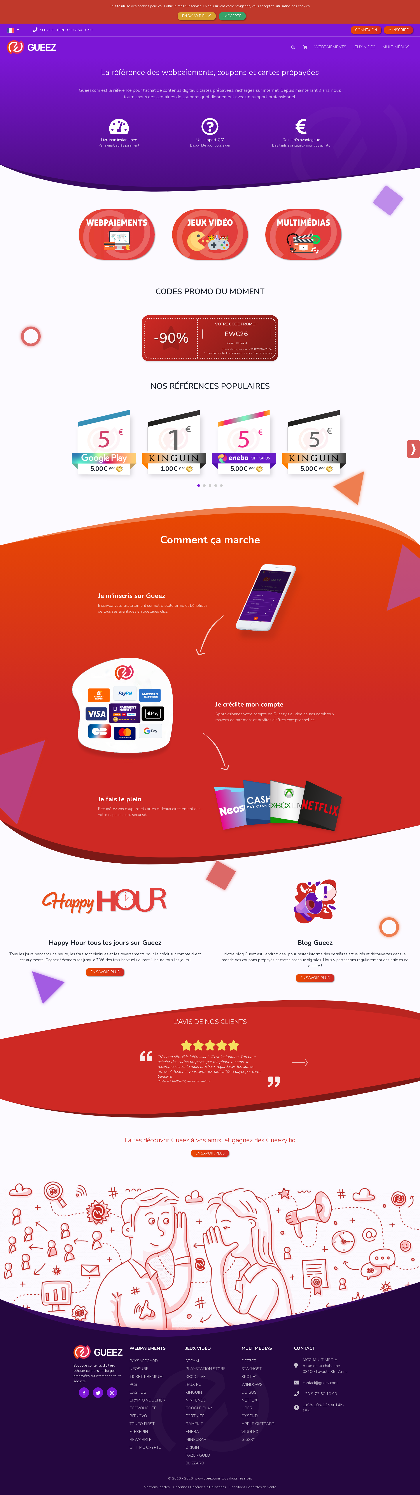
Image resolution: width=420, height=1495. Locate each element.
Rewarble (140, 1439)
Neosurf (139, 1368)
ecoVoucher (143, 1408)
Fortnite (195, 1416)
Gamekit (194, 1423)
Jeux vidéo (364, 47)
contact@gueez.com (320, 1382)
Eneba (192, 1431)
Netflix (249, 1400)
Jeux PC (193, 1384)
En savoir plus (196, 16)
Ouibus (249, 1392)
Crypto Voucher (147, 1400)
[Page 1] (198, 485)
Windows (252, 1384)
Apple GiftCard (258, 1423)
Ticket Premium (146, 1376)
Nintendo (196, 1400)
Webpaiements (330, 47)
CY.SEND (250, 1416)
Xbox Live (196, 1376)
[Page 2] (204, 485)
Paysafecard (144, 1361)
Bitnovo (138, 1416)
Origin (192, 1447)
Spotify (249, 1376)
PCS (133, 1384)
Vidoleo (250, 1431)
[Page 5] (221, 485)
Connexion (366, 30)
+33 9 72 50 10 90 (320, 1393)
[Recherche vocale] (298, 47)
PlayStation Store (206, 1368)
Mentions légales (157, 1487)
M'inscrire (398, 30)
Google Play (199, 1408)
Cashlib (138, 1392)
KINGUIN (194, 1392)
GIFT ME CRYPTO (145, 1447)
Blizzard (195, 1463)
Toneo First (142, 1423)
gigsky (248, 1439)
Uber (247, 1408)
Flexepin (139, 1431)
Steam (192, 1361)
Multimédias (396, 47)
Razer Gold (198, 1455)
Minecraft (197, 1439)
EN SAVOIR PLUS (210, 1153)
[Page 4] (215, 485)
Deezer (249, 1361)
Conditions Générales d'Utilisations (199, 1487)
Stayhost (252, 1368)
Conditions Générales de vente (252, 1487)
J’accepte (232, 16)
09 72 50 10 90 (66, 30)
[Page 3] (210, 485)
